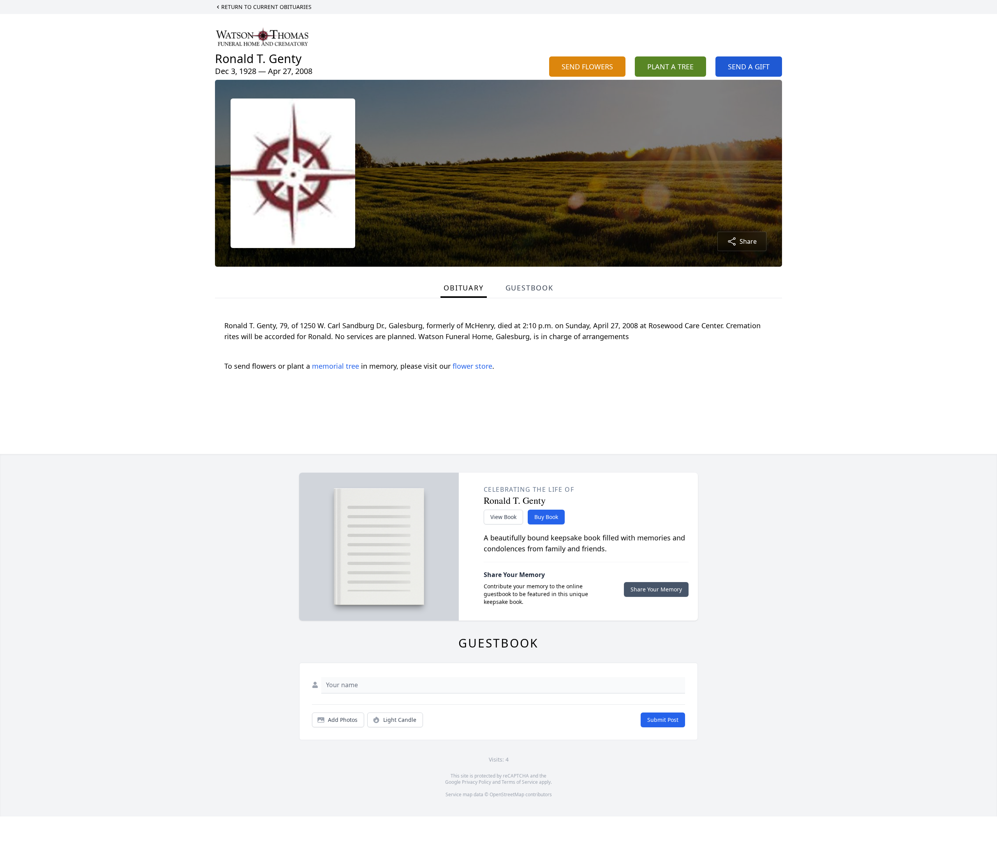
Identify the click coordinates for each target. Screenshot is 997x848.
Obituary (463, 287)
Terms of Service (520, 782)
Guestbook (529, 287)
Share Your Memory (656, 589)
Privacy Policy (476, 782)
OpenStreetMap (507, 794)
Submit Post (662, 719)
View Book (503, 517)
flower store (472, 366)
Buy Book (546, 517)
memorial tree (335, 366)
